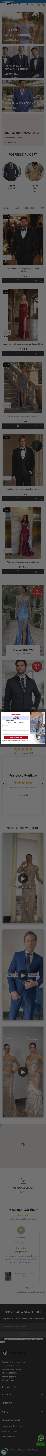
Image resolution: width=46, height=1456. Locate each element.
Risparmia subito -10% (16, 737)
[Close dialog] (43, 713)
